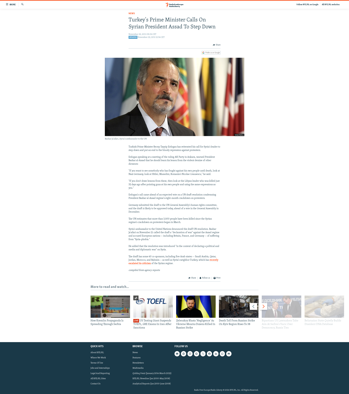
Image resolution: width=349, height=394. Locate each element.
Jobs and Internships (100, 368)
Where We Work (98, 358)
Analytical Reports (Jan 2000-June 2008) (152, 384)
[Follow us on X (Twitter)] (203, 353)
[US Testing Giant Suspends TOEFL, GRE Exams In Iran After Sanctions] (153, 307)
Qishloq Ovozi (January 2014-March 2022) (152, 373)
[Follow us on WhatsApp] (222, 353)
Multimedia (138, 368)
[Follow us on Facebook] (209, 353)
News (132, 13)
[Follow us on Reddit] (183, 353)
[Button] (216, 45)
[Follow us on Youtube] (177, 353)
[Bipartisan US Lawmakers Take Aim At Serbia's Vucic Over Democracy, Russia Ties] (281, 307)
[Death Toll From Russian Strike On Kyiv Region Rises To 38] (238, 307)
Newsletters (138, 363)
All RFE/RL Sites (98, 378)
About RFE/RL (97, 353)
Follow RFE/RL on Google (307, 5)
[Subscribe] (228, 353)
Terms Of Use (97, 363)
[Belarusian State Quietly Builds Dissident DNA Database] (324, 307)
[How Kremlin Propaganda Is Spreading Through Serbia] (110, 307)
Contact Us (95, 384)
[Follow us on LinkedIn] (215, 353)
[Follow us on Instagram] (190, 353)
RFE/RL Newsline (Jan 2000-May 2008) (151, 378)
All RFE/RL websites (331, 5)
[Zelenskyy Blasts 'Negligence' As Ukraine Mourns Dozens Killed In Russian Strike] (196, 307)
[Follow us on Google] (196, 353)
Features (137, 358)
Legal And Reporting (100, 373)
